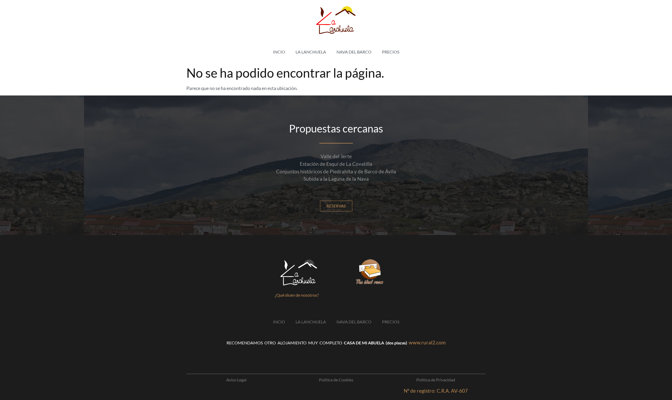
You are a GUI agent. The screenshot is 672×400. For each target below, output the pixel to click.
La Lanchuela (311, 51)
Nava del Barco (354, 51)
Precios (390, 51)
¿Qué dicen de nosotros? (297, 294)
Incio (279, 51)
